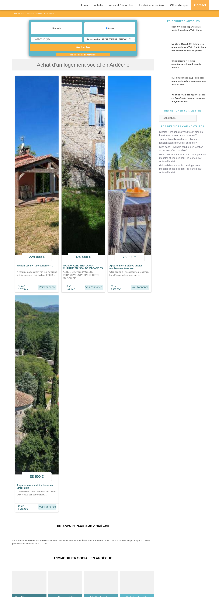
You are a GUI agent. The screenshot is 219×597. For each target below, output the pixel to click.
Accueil (17, 14)
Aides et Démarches (121, 5)
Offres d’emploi (179, 5)
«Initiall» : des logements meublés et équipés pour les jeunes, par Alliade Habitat (182, 158)
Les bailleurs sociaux (151, 5)
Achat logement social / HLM (33, 14)
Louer (84, 5)
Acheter (98, 5)
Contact (200, 5)
